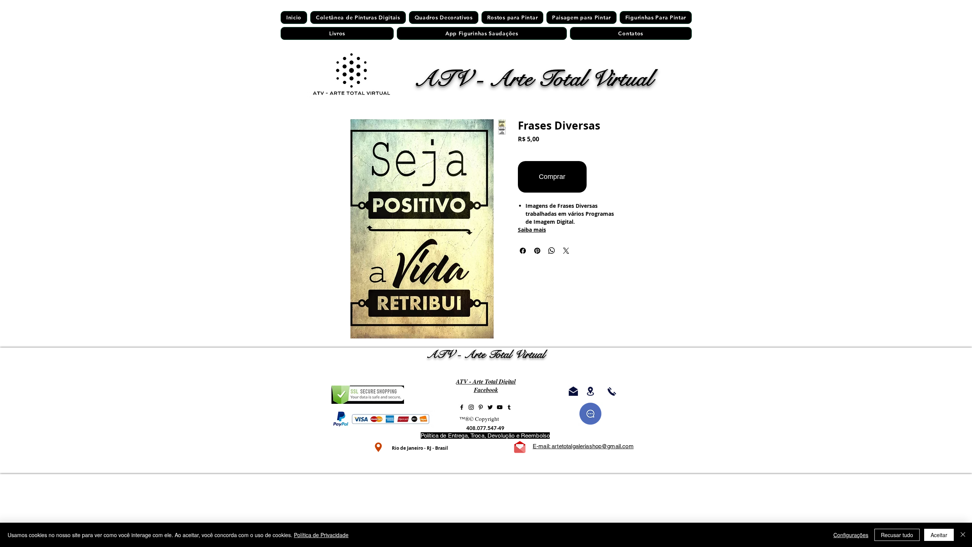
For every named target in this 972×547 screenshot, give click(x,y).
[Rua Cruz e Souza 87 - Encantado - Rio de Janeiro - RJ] (590, 391)
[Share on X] (566, 250)
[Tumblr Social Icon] (509, 407)
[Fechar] (962, 535)
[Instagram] (471, 407)
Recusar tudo (897, 535)
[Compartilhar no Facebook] (522, 250)
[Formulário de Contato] (520, 447)
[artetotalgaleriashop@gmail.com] (573, 391)
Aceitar (939, 535)
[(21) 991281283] (612, 391)
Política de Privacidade (321, 535)
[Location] (378, 447)
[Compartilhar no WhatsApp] (551, 250)
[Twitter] (490, 407)
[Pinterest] (480, 407)
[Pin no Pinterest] (537, 250)
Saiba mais (532, 229)
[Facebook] (461, 407)
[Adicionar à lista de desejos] (605, 177)
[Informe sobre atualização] (590, 414)
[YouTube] (499, 407)
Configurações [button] (850, 535)
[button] (512, 17)
